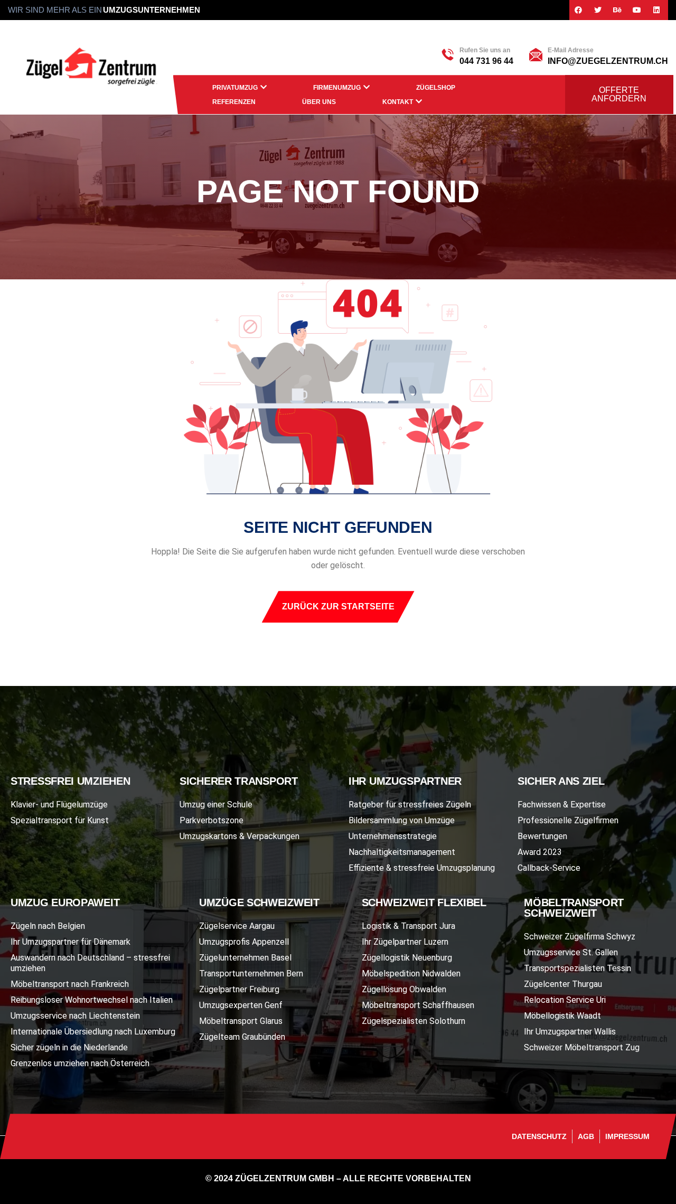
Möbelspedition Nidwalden (411, 973)
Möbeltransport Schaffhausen (418, 1005)
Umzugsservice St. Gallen (571, 952)
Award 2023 (540, 852)
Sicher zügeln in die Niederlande (69, 1047)
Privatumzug (235, 87)
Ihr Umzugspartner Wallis (570, 1032)
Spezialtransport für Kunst (60, 820)
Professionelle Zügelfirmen (568, 820)
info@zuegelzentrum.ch (608, 61)
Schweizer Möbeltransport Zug (582, 1047)
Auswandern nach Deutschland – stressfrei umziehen (90, 963)
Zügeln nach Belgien (48, 926)
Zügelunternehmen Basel (245, 958)
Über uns (319, 102)
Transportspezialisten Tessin (577, 968)
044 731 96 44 (486, 61)
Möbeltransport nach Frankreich (70, 984)
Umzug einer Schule (216, 804)
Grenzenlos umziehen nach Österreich (80, 1063)
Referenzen (234, 102)
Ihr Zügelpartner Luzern (405, 942)
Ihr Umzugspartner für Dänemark (70, 942)
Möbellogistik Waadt (562, 1016)
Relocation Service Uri (565, 1000)
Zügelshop (435, 87)
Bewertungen (542, 836)
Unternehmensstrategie (393, 836)
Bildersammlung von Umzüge (402, 820)
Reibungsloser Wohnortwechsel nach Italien (92, 1000)
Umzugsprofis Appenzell (244, 942)
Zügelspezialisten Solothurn (413, 1021)
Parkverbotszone (211, 820)
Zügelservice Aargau (237, 926)
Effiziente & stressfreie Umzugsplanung (422, 868)
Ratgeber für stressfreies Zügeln (410, 804)
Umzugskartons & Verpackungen (239, 836)
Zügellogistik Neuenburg (407, 958)
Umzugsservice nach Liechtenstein (75, 1016)
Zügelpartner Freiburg (239, 989)
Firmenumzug (337, 87)
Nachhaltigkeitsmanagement (402, 852)
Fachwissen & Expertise (562, 804)
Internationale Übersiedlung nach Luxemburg (93, 1032)
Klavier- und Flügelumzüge (59, 804)
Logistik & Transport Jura (408, 926)
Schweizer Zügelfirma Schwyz (579, 937)
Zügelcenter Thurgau (563, 984)
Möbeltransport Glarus (241, 1021)
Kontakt (397, 102)
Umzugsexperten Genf (241, 1005)
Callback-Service (549, 868)
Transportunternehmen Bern (251, 973)
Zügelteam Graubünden (242, 1037)
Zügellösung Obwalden (404, 989)
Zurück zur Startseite (338, 606)
